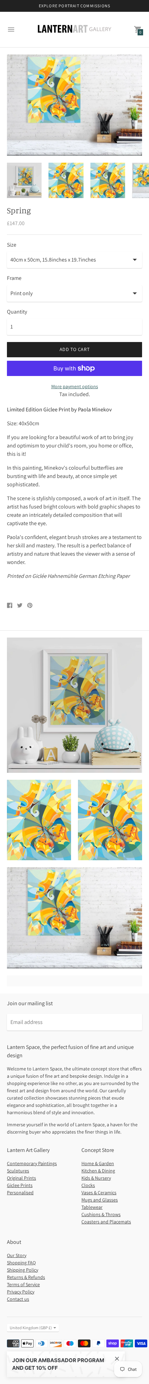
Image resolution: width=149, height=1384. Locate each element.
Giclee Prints (20, 1185)
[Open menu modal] (11, 29)
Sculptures (18, 1171)
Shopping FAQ (21, 1262)
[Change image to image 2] (66, 180)
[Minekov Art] (74, 29)
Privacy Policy (20, 1292)
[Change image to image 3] (107, 180)
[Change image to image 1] (24, 180)
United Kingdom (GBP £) (31, 1327)
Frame (14, 278)
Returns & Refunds (26, 1277)
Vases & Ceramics (98, 1192)
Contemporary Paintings (32, 1163)
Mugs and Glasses (99, 1200)
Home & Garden (97, 1163)
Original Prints (21, 1178)
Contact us (18, 1299)
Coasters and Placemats (106, 1222)
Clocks (88, 1185)
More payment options (74, 386)
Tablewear (92, 1207)
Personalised (20, 1192)
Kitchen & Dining (98, 1171)
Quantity (17, 312)
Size (11, 245)
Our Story (16, 1255)
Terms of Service (23, 1284)
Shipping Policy (22, 1270)
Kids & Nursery (96, 1178)
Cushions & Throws (101, 1214)
